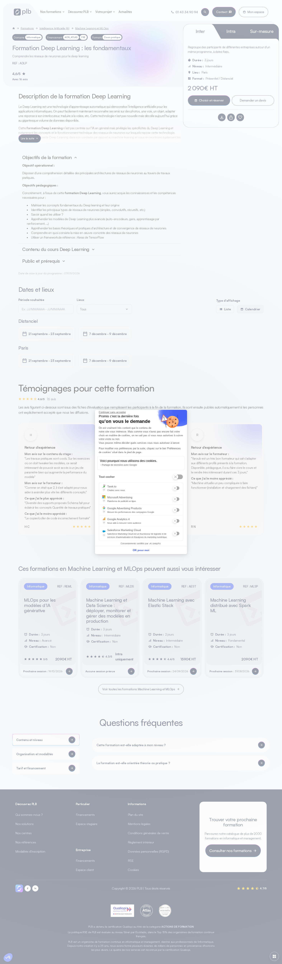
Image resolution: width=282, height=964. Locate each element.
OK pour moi (141, 550)
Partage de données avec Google (119, 465)
